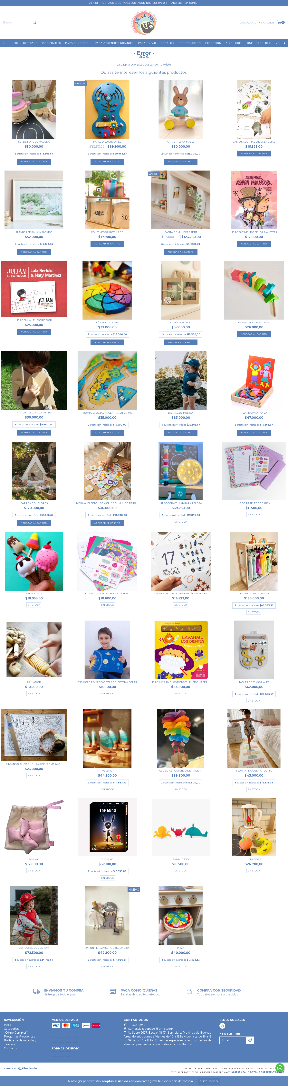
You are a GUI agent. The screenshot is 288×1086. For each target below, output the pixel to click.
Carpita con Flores (34, 503)
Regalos (167, 42)
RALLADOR (34, 682)
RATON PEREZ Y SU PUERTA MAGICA (107, 947)
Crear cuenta (248, 23)
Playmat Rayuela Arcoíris (254, 770)
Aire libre (233, 42)
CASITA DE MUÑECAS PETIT (180, 232)
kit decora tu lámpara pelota (181, 503)
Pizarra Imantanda (254, 412)
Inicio (14, 42)
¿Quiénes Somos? (258, 42)
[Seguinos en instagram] (222, 1026)
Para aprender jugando (114, 42)
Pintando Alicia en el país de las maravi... (34, 764)
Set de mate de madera (34, 141)
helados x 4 (34, 593)
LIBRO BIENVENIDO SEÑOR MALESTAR (254, 232)
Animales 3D (181, 859)
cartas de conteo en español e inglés (180, 593)
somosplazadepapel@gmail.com (150, 1028)
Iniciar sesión (266, 23)
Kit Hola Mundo (180, 322)
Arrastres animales (180, 141)
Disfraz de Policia (180, 412)
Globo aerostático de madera (180, 770)
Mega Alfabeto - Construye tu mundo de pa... (107, 503)
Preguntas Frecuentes (19, 1036)
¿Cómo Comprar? (16, 1032)
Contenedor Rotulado (107, 232)
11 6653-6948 (137, 1025)
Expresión (213, 42)
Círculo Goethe (107, 322)
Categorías (11, 1028)
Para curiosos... (78, 42)
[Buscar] (34, 22)
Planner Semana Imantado (33, 232)
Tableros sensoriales (254, 682)
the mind (107, 859)
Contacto (10, 1048)
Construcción (189, 42)
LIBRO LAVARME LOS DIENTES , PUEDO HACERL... (181, 682)
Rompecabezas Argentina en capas (107, 412)
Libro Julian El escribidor (34, 320)
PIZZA (180, 947)
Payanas (33, 859)
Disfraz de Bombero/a (33, 947)
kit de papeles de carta (254, 503)
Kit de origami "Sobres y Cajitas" (107, 593)
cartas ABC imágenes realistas (254, 141)
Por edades (51, 42)
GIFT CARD (30, 42)
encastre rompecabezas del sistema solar (107, 682)
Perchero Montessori (253, 593)
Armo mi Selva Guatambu (34, 412)
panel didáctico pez (107, 141)
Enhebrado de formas (254, 322)
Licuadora (253, 859)
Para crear (147, 42)
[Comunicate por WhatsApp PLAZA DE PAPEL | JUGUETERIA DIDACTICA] (279, 1067)
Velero (107, 770)
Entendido (209, 1081)
